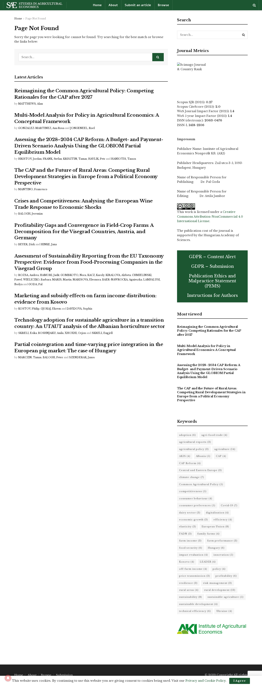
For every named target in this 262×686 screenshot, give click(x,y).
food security (190, 547)
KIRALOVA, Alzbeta (118, 275)
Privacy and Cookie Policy (205, 681)
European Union (215, 526)
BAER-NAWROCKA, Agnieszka (122, 279)
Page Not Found (35, 18)
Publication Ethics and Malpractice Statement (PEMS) (212, 280)
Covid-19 (229, 505)
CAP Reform (190, 463)
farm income (190, 540)
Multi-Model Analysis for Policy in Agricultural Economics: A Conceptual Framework (206, 350)
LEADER (208, 561)
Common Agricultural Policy (201, 484)
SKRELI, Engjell (102, 333)
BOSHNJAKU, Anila (50, 333)
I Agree (239, 681)
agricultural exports (195, 442)
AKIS (184, 456)
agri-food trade (214, 435)
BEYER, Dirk (26, 244)
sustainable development (198, 604)
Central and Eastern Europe (200, 470)
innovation (223, 554)
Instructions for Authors (212, 295)
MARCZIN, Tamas (30, 357)
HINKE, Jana (49, 244)
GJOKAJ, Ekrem (51, 308)
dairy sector (189, 512)
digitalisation (217, 512)
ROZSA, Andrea (28, 275)
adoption (187, 435)
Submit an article (138, 5)
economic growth (193, 519)
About (113, 5)
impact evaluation (193, 554)
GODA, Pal (35, 284)
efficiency (222, 519)
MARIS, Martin (61, 279)
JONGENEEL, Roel (82, 128)
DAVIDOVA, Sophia (79, 308)
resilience (188, 583)
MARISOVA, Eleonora (87, 279)
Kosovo (186, 561)
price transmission (194, 575)
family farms (208, 533)
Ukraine (224, 611)
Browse (163, 5)
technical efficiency (195, 611)
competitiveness (193, 491)
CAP (221, 456)
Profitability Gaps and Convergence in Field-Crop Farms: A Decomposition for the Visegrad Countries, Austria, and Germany (84, 232)
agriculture (224, 449)
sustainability (190, 597)
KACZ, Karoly (95, 275)
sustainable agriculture (226, 597)
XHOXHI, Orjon (75, 333)
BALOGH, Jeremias (30, 213)
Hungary (216, 547)
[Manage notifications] (8, 678)
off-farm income (193, 568)
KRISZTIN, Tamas (75, 158)
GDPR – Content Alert (212, 256)
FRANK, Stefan (52, 158)
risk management (217, 583)
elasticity (187, 526)
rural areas (189, 590)
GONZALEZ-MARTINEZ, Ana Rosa (41, 128)
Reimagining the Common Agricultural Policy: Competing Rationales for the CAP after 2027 (209, 331)
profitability (226, 575)
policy (219, 568)
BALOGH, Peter (53, 357)
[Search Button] (158, 57)
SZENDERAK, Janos (82, 357)
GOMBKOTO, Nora (73, 275)
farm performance (222, 540)
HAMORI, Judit (49, 275)
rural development (219, 590)
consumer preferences (197, 505)
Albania (203, 456)
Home (97, 5)
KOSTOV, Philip (29, 308)
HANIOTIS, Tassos (123, 158)
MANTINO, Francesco (32, 189)
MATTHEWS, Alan (30, 103)
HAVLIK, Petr (96, 158)
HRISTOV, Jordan (30, 158)
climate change (191, 477)
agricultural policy (194, 449)
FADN (185, 533)
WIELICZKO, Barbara (37, 279)
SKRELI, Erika (27, 333)
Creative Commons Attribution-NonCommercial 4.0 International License (210, 216)
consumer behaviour (195, 498)
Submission (64, 675)
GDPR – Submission (212, 266)
